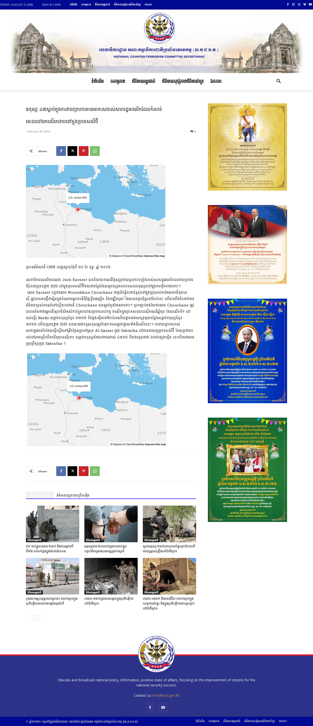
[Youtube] (310, 5)
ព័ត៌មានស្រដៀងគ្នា (40, 495)
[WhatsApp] (95, 151)
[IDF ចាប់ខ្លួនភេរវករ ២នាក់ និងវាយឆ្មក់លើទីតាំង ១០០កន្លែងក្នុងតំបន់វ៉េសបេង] (52, 524)
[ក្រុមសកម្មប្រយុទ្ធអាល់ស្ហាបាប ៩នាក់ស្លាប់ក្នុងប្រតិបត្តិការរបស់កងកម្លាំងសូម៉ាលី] (52, 576)
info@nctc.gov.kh (166, 695)
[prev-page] (29, 618)
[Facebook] (288, 5)
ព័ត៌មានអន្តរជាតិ (34, 540)
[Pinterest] (84, 151)
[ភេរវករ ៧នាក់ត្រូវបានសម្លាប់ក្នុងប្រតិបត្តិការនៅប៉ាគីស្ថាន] (111, 576)
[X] (299, 5)
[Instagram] (293, 5)
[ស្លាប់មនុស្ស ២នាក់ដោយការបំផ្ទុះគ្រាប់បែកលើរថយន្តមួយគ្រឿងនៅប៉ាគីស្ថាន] (169, 524)
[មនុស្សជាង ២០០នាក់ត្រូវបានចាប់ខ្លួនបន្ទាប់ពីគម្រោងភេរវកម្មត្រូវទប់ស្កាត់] (111, 524)
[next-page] (37, 618)
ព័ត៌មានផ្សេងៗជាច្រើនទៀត (72, 495)
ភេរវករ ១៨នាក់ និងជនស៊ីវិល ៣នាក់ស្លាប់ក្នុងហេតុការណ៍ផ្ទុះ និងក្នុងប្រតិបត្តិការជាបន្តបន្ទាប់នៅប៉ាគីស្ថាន (169, 603)
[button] (278, 81)
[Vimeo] (304, 5)
